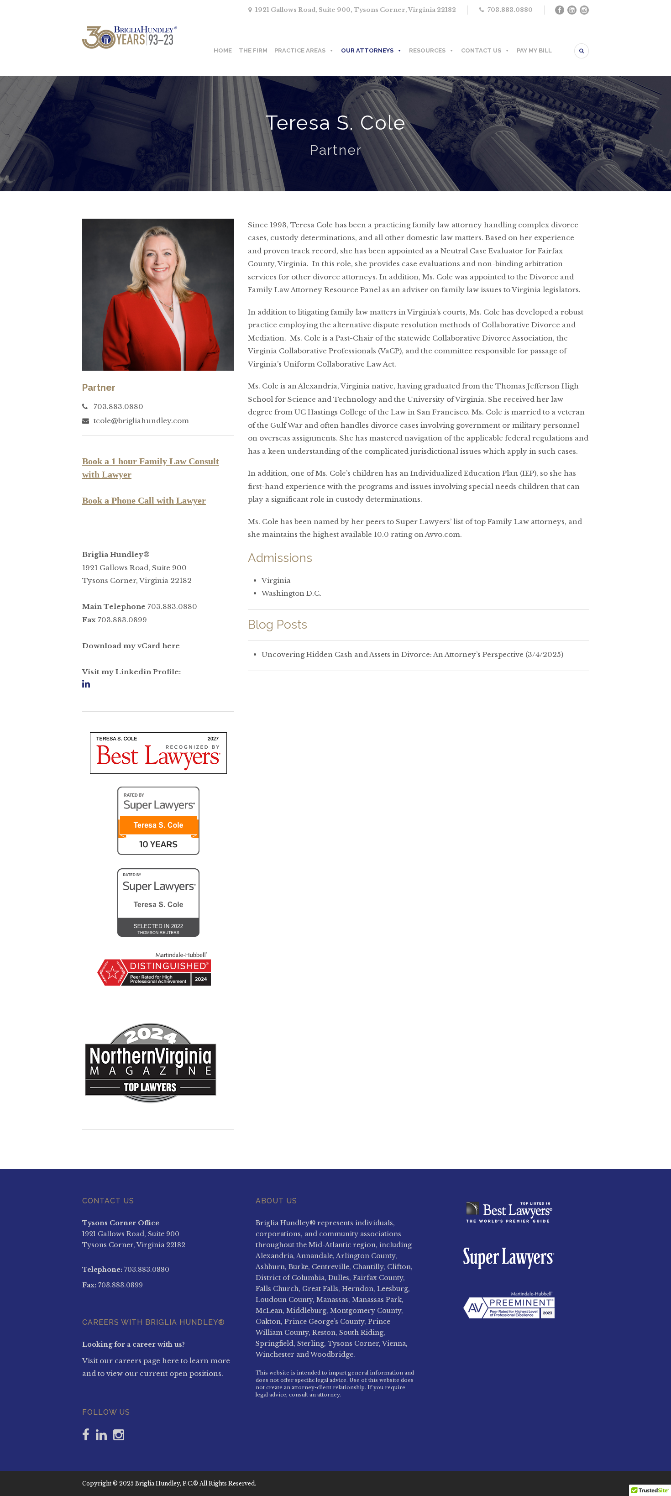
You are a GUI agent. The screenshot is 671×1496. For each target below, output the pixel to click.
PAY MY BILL (534, 50)
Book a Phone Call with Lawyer (144, 500)
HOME (223, 50)
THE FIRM (253, 50)
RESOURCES (427, 50)
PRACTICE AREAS (299, 50)
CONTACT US (481, 50)
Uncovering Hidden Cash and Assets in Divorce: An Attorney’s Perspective (393, 654)
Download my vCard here (131, 645)
